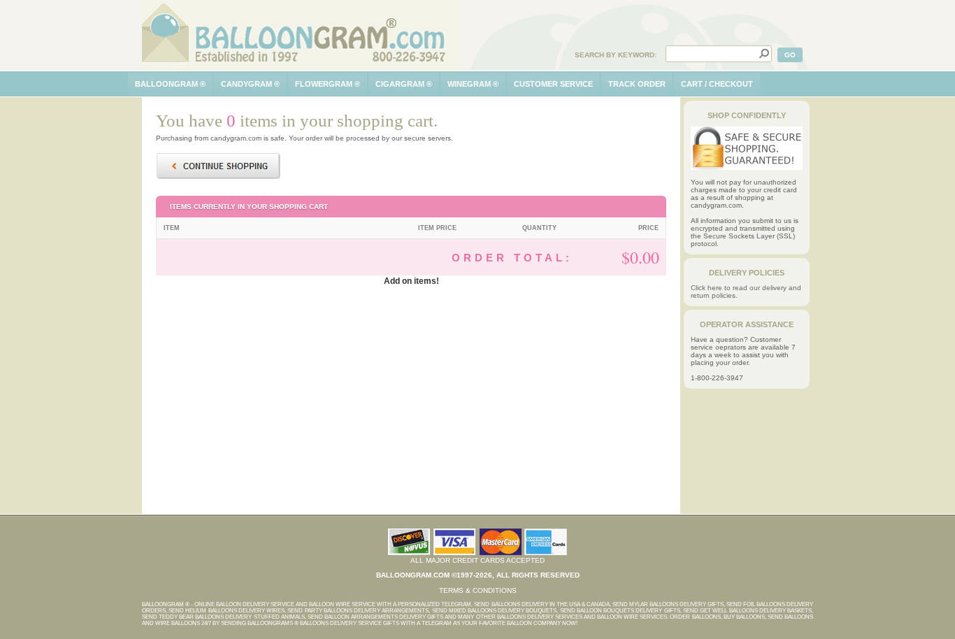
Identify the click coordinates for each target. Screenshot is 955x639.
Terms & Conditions (478, 590)
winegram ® (472, 84)
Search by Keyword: (615, 55)
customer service (553, 84)
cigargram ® (403, 84)
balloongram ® (170, 84)
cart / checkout (717, 84)
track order (637, 84)
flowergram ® (327, 84)
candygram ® (250, 84)
